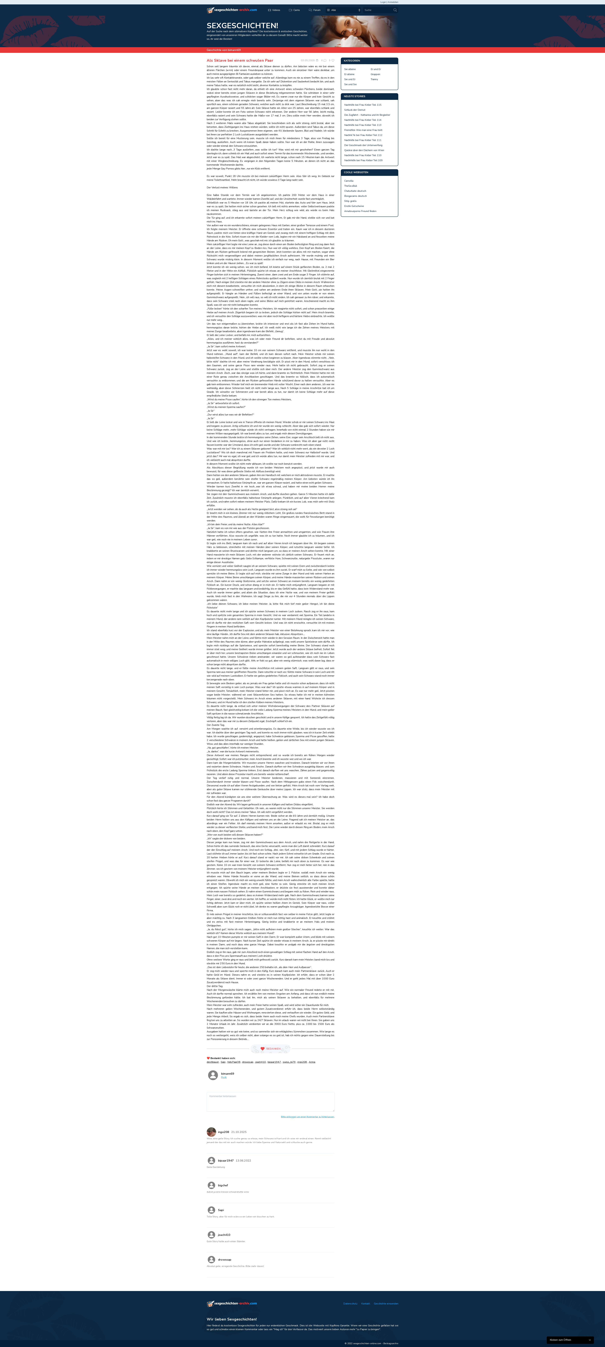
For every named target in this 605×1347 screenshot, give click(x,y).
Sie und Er (350, 79)
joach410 (260, 1062)
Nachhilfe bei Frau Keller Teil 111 (363, 140)
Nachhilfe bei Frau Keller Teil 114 (363, 120)
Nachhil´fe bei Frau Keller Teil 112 (363, 135)
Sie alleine (350, 69)
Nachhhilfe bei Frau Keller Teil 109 (363, 160)
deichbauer (213, 1062)
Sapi (223, 1062)
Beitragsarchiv (390, 1343)
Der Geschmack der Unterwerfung (363, 145)
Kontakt (365, 1303)
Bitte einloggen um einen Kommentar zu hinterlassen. (307, 1116)
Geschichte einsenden (386, 1303)
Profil (224, 1077)
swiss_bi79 (289, 1062)
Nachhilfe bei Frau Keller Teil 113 (363, 125)
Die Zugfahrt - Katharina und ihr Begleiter (367, 115)
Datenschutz (350, 1303)
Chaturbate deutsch (355, 191)
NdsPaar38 (233, 1062)
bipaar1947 (274, 1062)
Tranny (374, 79)
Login (383, 2)
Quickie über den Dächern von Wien (364, 150)
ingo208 (302, 1062)
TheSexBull (350, 186)
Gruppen (375, 74)
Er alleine (349, 74)
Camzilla (349, 181)
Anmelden (393, 2)
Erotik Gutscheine (354, 206)
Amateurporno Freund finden (360, 211)
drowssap (247, 1062)
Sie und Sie (350, 84)
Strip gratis (350, 201)
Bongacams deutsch (355, 196)
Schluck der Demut (354, 110)
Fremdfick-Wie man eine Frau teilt (363, 130)
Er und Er (376, 69)
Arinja (312, 1062)
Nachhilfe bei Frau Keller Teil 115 (363, 105)
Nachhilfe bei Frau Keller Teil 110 (363, 155)
